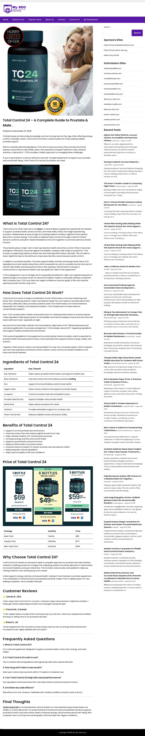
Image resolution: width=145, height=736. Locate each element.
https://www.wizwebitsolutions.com (119, 45)
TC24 (38, 229)
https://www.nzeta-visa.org (115, 50)
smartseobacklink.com (113, 84)
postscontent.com (112, 125)
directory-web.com (112, 99)
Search (107, 27)
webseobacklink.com (112, 68)
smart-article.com (111, 114)
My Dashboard (91, 19)
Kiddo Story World (111, 55)
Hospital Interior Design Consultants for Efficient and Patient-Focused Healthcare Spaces (123, 524)
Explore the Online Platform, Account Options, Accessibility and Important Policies (120, 138)
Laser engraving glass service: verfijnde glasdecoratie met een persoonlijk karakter (122, 500)
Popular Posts (34, 19)
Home (5, 19)
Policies (61, 19)
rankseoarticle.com (112, 119)
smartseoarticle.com (113, 73)
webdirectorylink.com (113, 104)
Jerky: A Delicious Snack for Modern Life (121, 266)
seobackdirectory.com (113, 94)
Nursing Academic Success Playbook (121, 162)
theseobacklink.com (112, 89)
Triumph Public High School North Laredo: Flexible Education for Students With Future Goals (123, 360)
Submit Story (18, 19)
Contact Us (74, 19)
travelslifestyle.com (112, 78)
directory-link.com (111, 109)
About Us (50, 19)
